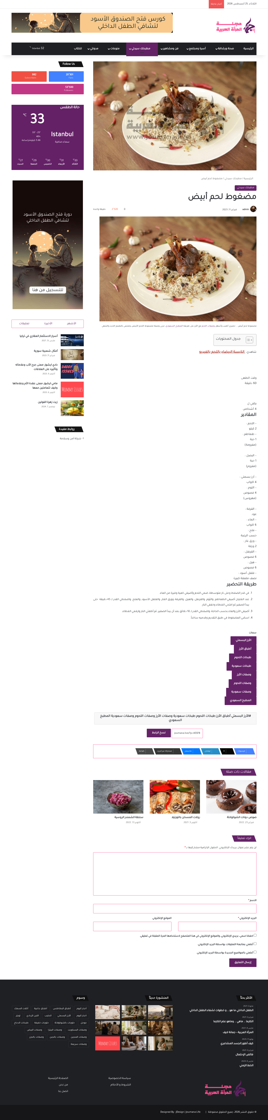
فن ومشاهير (171, 48)
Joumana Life (193, 1112)
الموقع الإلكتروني (161, 918)
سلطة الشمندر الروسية (129, 817)
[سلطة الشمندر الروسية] (118, 797)
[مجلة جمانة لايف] (235, 25)
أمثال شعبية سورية (46, 351)
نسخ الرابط (159, 732)
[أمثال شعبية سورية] (72, 354)
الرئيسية (249, 48)
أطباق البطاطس (62, 1008)
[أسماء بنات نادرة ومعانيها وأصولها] (107, 1012)
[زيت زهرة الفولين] (72, 408)
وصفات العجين (79, 1037)
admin (245, 210)
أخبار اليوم (82, 1008)
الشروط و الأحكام (121, 1085)
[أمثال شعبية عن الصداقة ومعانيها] (160, 1028)
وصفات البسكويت (77, 1030)
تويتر (18, 1016)
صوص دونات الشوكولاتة (241, 817)
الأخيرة (48, 323)
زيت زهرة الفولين (48, 402)
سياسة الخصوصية (119, 1078)
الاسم (252, 900)
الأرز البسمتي (243, 640)
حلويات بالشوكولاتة (65, 1023)
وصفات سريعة (79, 1044)
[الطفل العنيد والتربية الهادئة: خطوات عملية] (134, 1012)
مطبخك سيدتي (141, 48)
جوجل (84, 1023)
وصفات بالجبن (57, 1037)
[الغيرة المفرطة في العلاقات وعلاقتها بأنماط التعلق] (107, 1028)
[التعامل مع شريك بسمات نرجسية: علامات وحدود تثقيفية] (160, 1043)
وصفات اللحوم (242, 683)
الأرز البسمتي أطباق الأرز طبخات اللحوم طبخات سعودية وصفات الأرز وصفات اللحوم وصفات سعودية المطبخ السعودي (174, 718)
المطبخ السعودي (174, 326)
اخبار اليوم (82, 1016)
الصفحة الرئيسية (58, 1078)
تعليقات (24, 323)
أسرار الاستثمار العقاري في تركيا (39, 336)
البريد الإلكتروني (247, 918)
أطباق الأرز (245, 649)
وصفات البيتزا (55, 1030)
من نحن (63, 1085)
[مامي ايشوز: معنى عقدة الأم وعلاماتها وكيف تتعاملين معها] (72, 389)
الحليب (48, 1016)
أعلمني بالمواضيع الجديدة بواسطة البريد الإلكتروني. (224, 953)
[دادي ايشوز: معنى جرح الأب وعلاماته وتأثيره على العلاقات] (72, 371)
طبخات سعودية (241, 666)
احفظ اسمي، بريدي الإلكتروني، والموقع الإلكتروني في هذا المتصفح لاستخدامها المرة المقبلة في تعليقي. (196, 936)
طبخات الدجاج (21, 1023)
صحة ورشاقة (226, 48)
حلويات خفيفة (41, 1023)
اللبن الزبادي (32, 1016)
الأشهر (71, 323)
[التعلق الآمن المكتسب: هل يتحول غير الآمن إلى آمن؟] (134, 1028)
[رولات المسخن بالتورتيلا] (175, 797)
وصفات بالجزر (36, 1037)
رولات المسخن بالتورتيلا (186, 817)
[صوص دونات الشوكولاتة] (231, 797)
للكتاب (78, 48)
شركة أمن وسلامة (70, 438)
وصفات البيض (34, 1030)
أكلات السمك (21, 1008)
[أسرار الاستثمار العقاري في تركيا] (72, 340)
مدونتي (94, 48)
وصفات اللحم (208, 326)
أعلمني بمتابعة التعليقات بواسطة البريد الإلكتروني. (225, 944)
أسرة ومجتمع (197, 48)
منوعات (115, 48)
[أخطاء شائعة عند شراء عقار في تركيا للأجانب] (160, 1012)
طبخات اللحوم (242, 657)
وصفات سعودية (241, 692)
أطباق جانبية (40, 1008)
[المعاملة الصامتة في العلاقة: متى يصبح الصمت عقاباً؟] (134, 1043)
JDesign (180, 1112)
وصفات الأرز (244, 674)
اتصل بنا (63, 1091)
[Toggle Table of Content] (247, 340)
